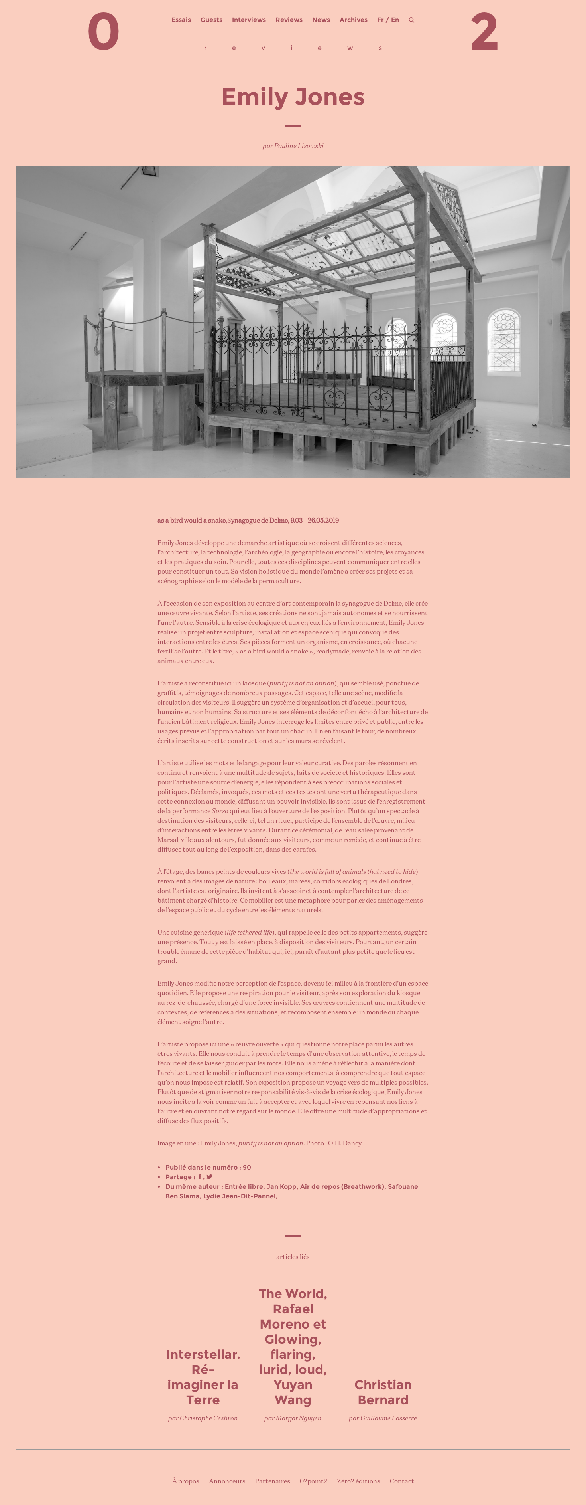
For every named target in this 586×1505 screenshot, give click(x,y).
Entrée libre (244, 1186)
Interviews (249, 20)
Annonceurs (227, 1482)
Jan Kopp (282, 1186)
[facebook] (200, 1177)
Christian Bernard (383, 1392)
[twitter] (209, 1177)
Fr (380, 20)
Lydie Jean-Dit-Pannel (239, 1196)
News (321, 20)
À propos (185, 1482)
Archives (354, 20)
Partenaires (272, 1482)
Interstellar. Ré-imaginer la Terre (203, 1377)
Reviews (289, 20)
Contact (402, 1482)
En (395, 20)
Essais (181, 20)
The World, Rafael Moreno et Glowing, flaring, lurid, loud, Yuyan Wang (293, 1347)
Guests (211, 20)
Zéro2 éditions (358, 1482)
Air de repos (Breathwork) (342, 1186)
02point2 (313, 1482)
